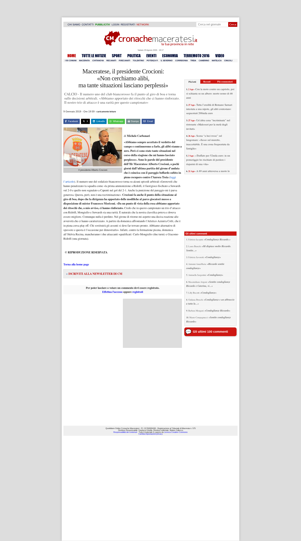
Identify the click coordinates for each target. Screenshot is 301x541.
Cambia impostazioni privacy (150, 434)
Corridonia (181, 60)
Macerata (84, 60)
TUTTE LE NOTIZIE (94, 56)
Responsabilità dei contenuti (125, 432)
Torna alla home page (76, 264)
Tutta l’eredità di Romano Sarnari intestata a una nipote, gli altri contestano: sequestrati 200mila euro (209, 109)
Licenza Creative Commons (176, 432)
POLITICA (134, 56)
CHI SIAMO (74, 24)
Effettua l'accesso (112, 292)
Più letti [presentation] (192, 81)
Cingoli (228, 60)
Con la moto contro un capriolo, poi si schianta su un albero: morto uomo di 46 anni (210, 93)
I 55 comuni (70, 60)
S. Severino (167, 60)
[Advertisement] (152, 323)
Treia (193, 60)
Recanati (111, 60)
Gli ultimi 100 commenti (210, 331)
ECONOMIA (170, 56)
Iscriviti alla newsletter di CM (94, 273)
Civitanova (98, 60)
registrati (137, 292)
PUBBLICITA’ (102, 24)
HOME (71, 56)
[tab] (192, 81)
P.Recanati (124, 60)
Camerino (204, 60)
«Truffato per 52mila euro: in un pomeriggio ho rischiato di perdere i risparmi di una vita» (208, 160)
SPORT (117, 56)
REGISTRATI (128, 24)
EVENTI (151, 56)
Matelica (217, 60)
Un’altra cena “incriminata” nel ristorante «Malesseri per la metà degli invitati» (208, 124)
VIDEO (219, 56)
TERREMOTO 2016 (197, 56)
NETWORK (143, 24)
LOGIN (115, 24)
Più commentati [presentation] (225, 81)
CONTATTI (88, 24)
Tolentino (138, 60)
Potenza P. (152, 60)
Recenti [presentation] (207, 81)
